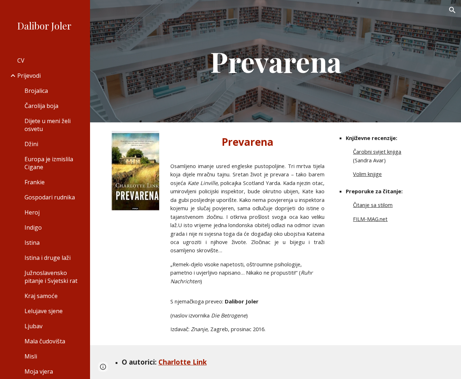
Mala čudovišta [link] (44, 341)
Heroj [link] (32, 212)
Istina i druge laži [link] (47, 258)
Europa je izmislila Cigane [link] (48, 163)
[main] (276, 61)
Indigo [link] (33, 227)
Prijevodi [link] (29, 76)
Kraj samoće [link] (41, 296)
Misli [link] (30, 356)
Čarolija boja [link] (41, 106)
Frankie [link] (34, 182)
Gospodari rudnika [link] (49, 197)
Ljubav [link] (33, 326)
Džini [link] (31, 144)
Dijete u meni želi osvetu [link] (47, 125)
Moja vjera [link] (38, 371)
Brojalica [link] (36, 91)
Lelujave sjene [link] (43, 311)
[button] (452, 10)
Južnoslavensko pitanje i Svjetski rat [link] (50, 277)
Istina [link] (32, 243)
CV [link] (20, 60)
